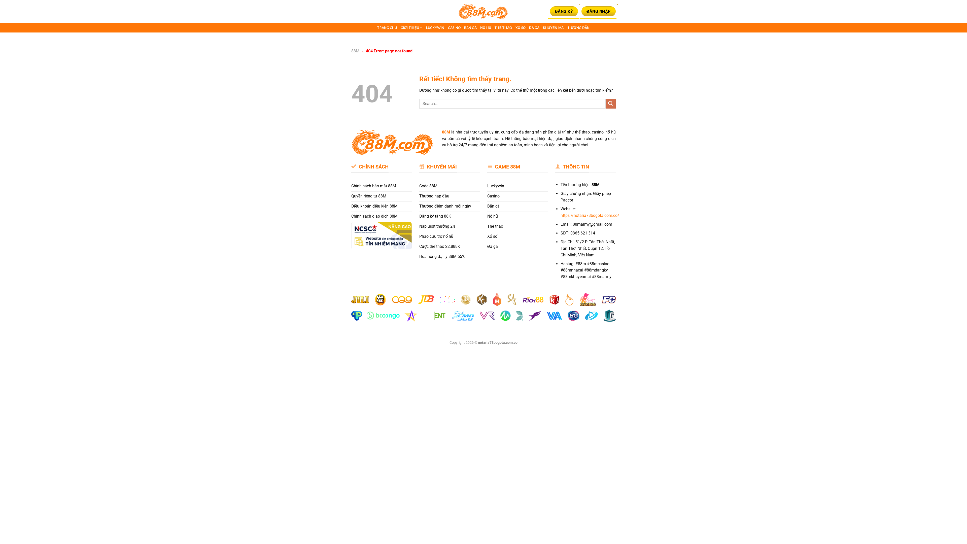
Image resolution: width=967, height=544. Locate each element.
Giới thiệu (410, 28)
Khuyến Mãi (554, 28)
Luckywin (435, 28)
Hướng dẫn (579, 28)
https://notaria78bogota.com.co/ (590, 215)
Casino (454, 28)
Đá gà (534, 28)
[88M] (483, 11)
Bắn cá (470, 28)
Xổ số (520, 28)
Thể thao (503, 28)
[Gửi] (611, 104)
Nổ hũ (485, 28)
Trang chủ (387, 28)
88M (355, 51)
